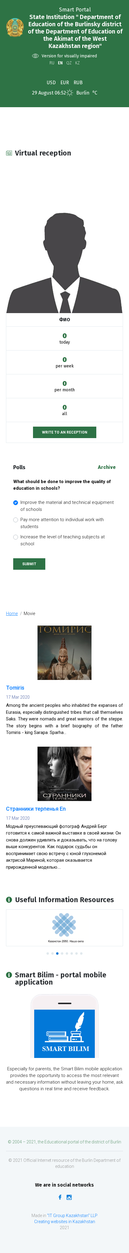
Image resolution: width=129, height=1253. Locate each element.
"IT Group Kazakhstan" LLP (72, 1215)
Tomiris (15, 687)
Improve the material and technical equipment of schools (67, 506)
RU (52, 63)
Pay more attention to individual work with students (62, 523)
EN (60, 63)
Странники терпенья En (36, 809)
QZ (69, 63)
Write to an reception (64, 432)
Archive (107, 467)
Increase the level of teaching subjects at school (62, 540)
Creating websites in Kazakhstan (64, 1221)
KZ (77, 63)
